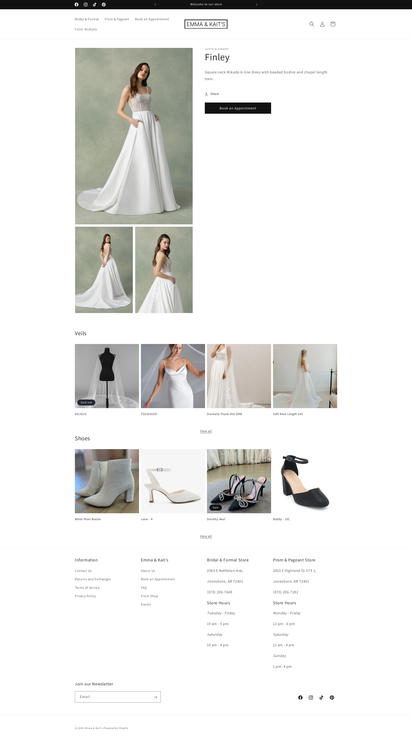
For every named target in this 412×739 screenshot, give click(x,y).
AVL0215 (80, 414)
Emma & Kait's (94, 728)
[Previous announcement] (155, 4)
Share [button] (214, 94)
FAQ (144, 587)
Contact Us (83, 571)
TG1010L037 (149, 414)
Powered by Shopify (115, 728)
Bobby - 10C (281, 519)
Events (146, 604)
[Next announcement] (257, 4)
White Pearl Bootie (88, 519)
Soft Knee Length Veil (288, 414)
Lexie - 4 (146, 519)
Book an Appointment (238, 108)
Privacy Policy (85, 596)
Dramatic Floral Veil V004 (224, 414)
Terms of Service (87, 587)
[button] (312, 24)
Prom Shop (149, 596)
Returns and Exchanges (93, 579)
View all (206, 431)
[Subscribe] (155, 697)
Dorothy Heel (216, 519)
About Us (148, 571)
